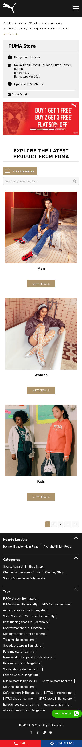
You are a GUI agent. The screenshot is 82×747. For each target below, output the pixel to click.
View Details (41, 283)
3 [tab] (44, 130)
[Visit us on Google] (38, 732)
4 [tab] (50, 130)
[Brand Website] (51, 732)
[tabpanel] (41, 116)
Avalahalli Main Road (57, 546)
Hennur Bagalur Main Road (20, 546)
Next (67, 524)
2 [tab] (38, 130)
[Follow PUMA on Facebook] (31, 732)
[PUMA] (9, 8)
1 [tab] (31, 130)
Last (75, 524)
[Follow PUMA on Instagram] (44, 732)
